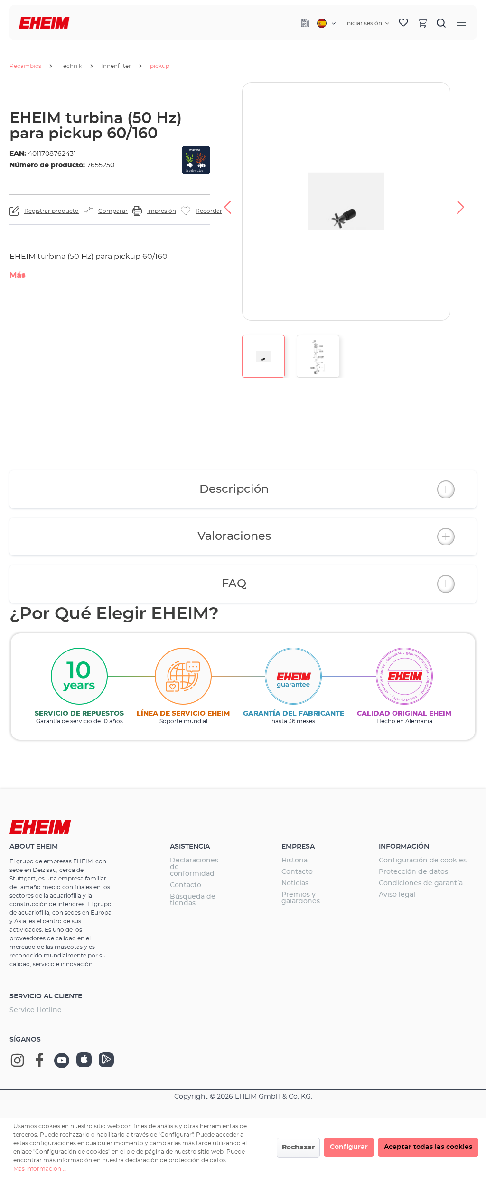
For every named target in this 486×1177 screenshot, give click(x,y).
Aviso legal (397, 894)
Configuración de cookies (423, 860)
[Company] (305, 23)
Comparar (113, 211)
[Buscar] (441, 23)
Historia (294, 860)
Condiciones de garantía (421, 883)
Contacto (185, 885)
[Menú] (461, 23)
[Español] (326, 23)
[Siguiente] (460, 201)
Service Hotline (35, 1010)
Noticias (294, 883)
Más (17, 275)
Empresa (298, 846)
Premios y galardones (300, 898)
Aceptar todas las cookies (428, 1147)
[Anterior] (227, 201)
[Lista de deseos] (403, 23)
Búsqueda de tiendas (192, 900)
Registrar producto (51, 211)
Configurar (349, 1147)
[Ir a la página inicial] (44, 23)
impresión (161, 211)
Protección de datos (413, 872)
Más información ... (40, 1169)
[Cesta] (422, 23)
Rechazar (298, 1147)
